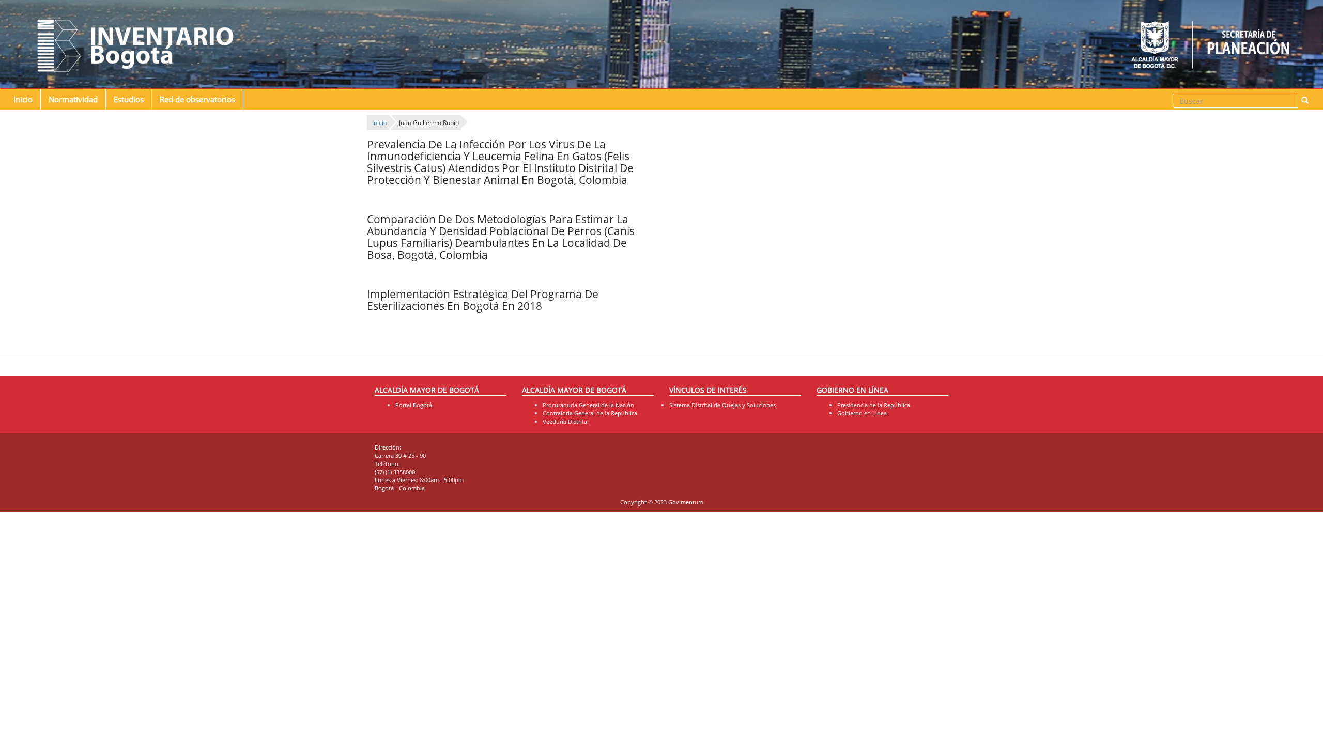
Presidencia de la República (873, 405)
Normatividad (73, 99)
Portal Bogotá (413, 405)
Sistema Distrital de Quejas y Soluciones (722, 405)
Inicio (23, 99)
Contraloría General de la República (590, 413)
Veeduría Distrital (566, 421)
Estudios (129, 99)
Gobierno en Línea (862, 413)
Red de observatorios (197, 99)
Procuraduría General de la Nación (588, 405)
